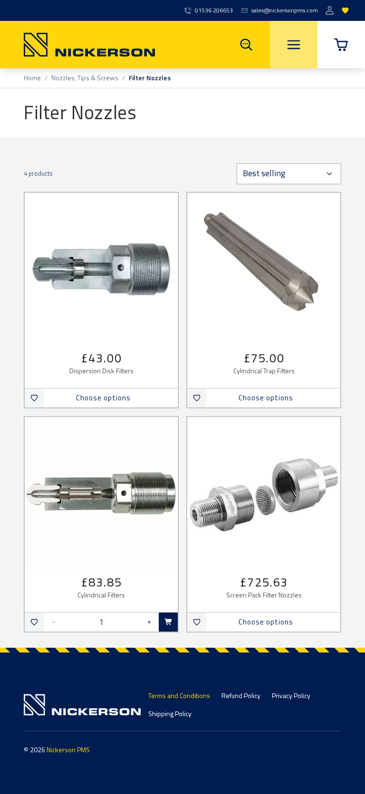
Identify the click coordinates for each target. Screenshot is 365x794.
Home (32, 78)
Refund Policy (240, 695)
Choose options (103, 397)
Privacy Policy (291, 695)
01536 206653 (214, 10)
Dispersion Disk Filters (101, 371)
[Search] (246, 44)
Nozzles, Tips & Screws (84, 78)
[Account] (330, 11)
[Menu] (293, 44)
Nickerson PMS (68, 750)
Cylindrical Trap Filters (264, 371)
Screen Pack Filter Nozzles (264, 595)
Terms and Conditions (179, 695)
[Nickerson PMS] (77, 45)
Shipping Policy (170, 713)
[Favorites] (345, 11)
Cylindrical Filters (101, 595)
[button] (341, 44)
